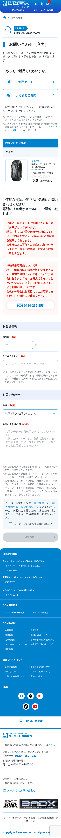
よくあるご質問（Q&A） (41, 667)
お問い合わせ (11, 667)
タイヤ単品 (35, 566)
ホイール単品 (11, 570)
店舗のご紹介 (36, 676)
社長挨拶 (9, 635)
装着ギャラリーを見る (15, 612)
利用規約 (39, 503)
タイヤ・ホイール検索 (43, 10)
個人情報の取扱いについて (42, 640)
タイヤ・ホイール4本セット (17, 566)
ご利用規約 (10, 640)
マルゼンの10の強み (39, 612)
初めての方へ (18, 10)
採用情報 (9, 649)
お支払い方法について (40, 671)
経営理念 (34, 630)
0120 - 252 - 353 (26, 755)
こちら (51, 745)
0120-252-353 (34, 305)
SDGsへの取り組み (39, 635)
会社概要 (9, 630)
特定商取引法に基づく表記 (42, 644)
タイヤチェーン (12, 595)
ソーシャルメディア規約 (16, 644)
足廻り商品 (10, 582)
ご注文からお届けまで (15, 676)
